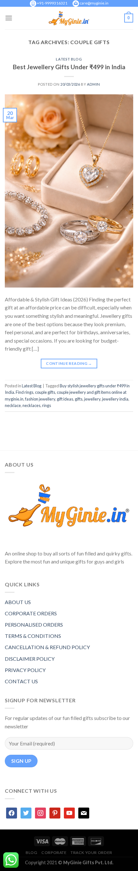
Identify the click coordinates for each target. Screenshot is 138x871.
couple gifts (45, 392)
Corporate (54, 852)
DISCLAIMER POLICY (30, 659)
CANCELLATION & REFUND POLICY (47, 647)
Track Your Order (91, 852)
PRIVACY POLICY (25, 670)
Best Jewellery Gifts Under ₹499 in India (69, 67)
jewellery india (115, 399)
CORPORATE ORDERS (31, 613)
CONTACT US (21, 681)
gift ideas (65, 399)
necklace (13, 405)
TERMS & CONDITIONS (33, 636)
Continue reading (69, 363)
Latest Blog (69, 59)
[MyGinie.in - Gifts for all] (69, 18)
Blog (31, 852)
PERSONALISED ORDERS (34, 624)
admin (93, 84)
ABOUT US (18, 602)
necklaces (31, 405)
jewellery (92, 399)
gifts (78, 399)
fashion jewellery (40, 399)
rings (46, 405)
